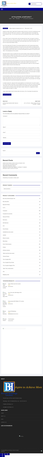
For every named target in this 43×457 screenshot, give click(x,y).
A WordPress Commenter (8, 177)
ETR (3, 225)
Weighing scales (6, 274)
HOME (2, 413)
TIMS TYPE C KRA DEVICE (8, 268)
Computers (5, 210)
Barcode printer (6, 201)
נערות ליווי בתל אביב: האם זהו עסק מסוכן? (10, 168)
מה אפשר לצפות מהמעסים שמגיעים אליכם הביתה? (10, 104)
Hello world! (16, 177)
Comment (5, 116)
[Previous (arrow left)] (1, 456)
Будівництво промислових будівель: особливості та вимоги (15, 167)
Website (4, 137)
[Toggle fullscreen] (3, 454)
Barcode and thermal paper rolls (9, 198)
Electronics (5, 219)
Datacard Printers (6, 216)
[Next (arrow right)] (3, 456)
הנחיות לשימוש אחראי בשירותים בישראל (10, 164)
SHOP (2, 419)
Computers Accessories (7, 213)
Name (4, 127)
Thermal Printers (6, 256)
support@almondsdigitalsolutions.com (17, 28)
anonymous (5, 28)
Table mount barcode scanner (8, 253)
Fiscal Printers (5, 228)
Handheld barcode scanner (8, 232)
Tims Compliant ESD (7, 259)
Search (4, 150)
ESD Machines (5, 222)
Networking (5, 241)
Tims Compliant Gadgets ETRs (9, 265)
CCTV (4, 207)
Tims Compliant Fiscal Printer (8, 262)
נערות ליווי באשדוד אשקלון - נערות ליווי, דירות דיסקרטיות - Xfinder (32, 104)
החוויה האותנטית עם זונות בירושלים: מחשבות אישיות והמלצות (14, 163)
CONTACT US (3, 422)
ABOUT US (3, 416)
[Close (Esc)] (8, 454)
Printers (4, 247)
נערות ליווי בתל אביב (7, 94)
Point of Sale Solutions (7, 244)
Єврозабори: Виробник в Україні (9, 165)
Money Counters (6, 238)
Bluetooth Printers (6, 204)
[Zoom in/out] (1, 454)
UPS (3, 271)
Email (4, 132)
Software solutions (6, 250)
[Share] (6, 454)
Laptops (4, 235)
